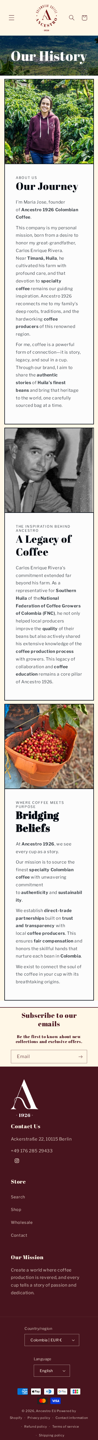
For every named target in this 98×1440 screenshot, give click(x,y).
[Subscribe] (80, 1056)
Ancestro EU (46, 1411)
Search (18, 1197)
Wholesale (22, 1222)
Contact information (72, 1418)
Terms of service (65, 1426)
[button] (11, 18)
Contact (19, 1235)
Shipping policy (51, 1435)
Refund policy (35, 1426)
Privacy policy (38, 1418)
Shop (16, 1209)
